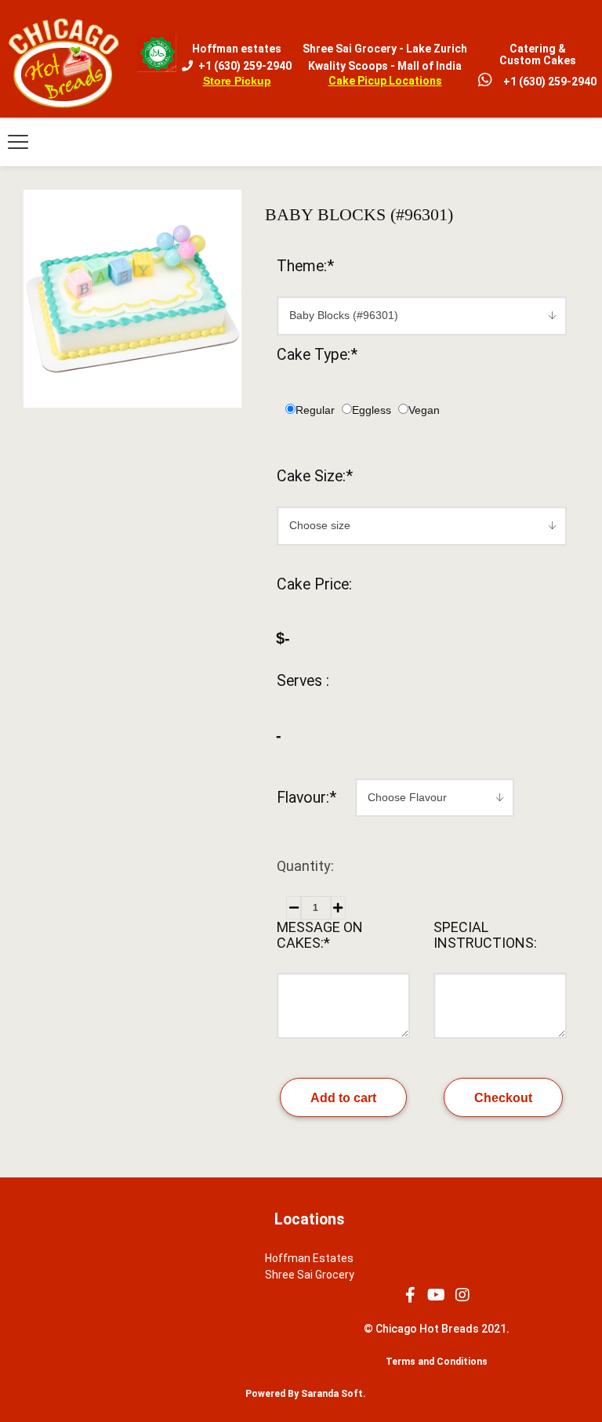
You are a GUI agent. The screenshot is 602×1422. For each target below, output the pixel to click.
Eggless (371, 410)
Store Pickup (237, 80)
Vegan (424, 410)
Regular (315, 410)
